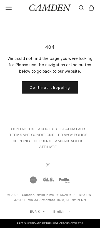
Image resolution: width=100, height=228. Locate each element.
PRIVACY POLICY (72, 135)
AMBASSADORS (69, 141)
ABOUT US (47, 129)
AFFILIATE (48, 147)
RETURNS (42, 141)
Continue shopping (50, 87)
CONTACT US (22, 129)
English (58, 211)
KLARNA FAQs (73, 129)
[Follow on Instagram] (48, 165)
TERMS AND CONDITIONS (31, 135)
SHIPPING (21, 141)
